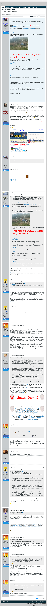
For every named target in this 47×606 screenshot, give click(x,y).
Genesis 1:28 (12, 301)
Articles (20, 7)
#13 (43, 535)
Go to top (43, 601)
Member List (9, 9)
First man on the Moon (18, 147)
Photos (13, 14)
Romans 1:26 (17, 408)
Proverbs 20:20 (11, 526)
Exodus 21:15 (35, 525)
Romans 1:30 (21, 411)
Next (43, 598)
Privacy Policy (38, 601)
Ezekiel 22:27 (12, 74)
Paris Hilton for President (15, 151)
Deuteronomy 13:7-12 (32, 526)
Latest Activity (8, 14)
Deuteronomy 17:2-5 (37, 526)
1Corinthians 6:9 (17, 414)
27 (20, 408)
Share (6, 31)
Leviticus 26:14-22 (13, 63)
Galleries (24, 7)
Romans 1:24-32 (18, 525)
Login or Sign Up (42, 0)
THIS (27, 387)
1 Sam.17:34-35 (12, 71)
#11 (43, 467)
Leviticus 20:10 (21, 526)
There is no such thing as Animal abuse (28, 28)
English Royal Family (19, 149)
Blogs (29, 7)
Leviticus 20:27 (25, 525)
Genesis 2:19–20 (13, 80)
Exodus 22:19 (28, 526)
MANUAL (28, 144)
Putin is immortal (17, 150)
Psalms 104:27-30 (13, 179)
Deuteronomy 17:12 (34, 524)
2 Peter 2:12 (12, 85)
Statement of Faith (14, 7)
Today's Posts (4, 9)
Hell (36, 7)
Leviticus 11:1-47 (12, 32)
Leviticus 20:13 (14, 525)
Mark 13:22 (12, 272)
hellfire (23, 392)
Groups (32, 7)
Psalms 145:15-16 (13, 180)
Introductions (25, 384)
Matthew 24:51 (21, 407)
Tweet (6, 33)
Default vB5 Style (5, 601)
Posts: (4, 121)
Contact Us (32, 601)
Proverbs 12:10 (12, 267)
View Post (24, 283)
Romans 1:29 (27, 408)
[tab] (3, 14)
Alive (15, 146)
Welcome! (8, 7)
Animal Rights (14, 26)
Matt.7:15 (11, 75)
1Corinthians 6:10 (13, 415)
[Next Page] (39, 16)
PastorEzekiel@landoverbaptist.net (32, 419)
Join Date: (4, 28)
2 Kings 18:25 (12, 129)
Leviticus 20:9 (15, 526)
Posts (3, 14)
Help (28, 601)
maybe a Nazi (17, 148)
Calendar (13, 9)
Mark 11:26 (32, 407)
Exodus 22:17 (40, 524)
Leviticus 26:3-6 (12, 62)
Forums (3, 7)
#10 (43, 450)
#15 (43, 580)
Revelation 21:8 (12, 94)
